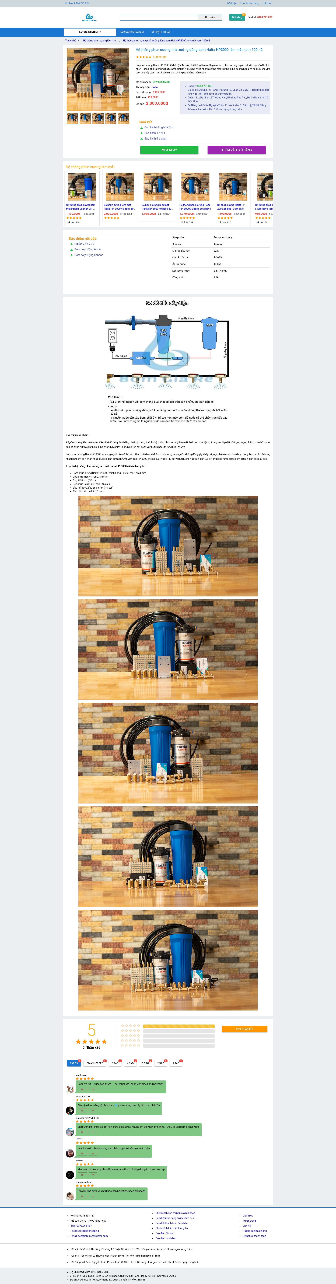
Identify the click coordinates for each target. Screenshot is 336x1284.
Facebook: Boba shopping (85, 1230)
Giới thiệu (232, 3)
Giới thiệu (248, 1215)
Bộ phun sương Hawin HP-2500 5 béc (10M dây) (232, 207)
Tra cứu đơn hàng (249, 3)
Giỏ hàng (237, 17)
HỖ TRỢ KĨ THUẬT (160, 32)
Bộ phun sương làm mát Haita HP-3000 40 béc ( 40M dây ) (82, 207)
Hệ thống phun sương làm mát (100, 40)
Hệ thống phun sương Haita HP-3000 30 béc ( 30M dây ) (119, 207)
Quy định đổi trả (164, 1233)
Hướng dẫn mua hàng (255, 1230)
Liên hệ (267, 3)
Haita (155, 87)
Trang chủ (72, 40)
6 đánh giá (159, 57)
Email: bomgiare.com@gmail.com (89, 1236)
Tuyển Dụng (249, 1220)
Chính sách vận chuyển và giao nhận (175, 1213)
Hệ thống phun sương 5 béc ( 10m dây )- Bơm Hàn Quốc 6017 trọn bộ (195, 207)
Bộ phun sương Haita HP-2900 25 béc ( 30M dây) (156, 207)
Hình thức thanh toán (254, 1236)
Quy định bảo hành (166, 1238)
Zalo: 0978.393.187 (81, 1225)
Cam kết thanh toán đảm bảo (172, 1223)
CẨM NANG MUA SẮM (132, 32)
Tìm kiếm (210, 17)
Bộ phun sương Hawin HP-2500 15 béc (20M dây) (270, 207)
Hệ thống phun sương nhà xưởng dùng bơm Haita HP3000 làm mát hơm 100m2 (166, 40)
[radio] (78, 1041)
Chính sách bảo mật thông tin (172, 1228)
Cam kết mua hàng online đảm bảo (175, 1218)
